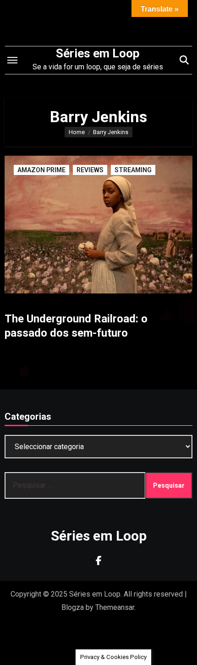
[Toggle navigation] (12, 60)
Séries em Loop (98, 53)
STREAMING (133, 170)
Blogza (72, 607)
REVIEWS (90, 170)
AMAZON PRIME (41, 170)
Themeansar (114, 607)
